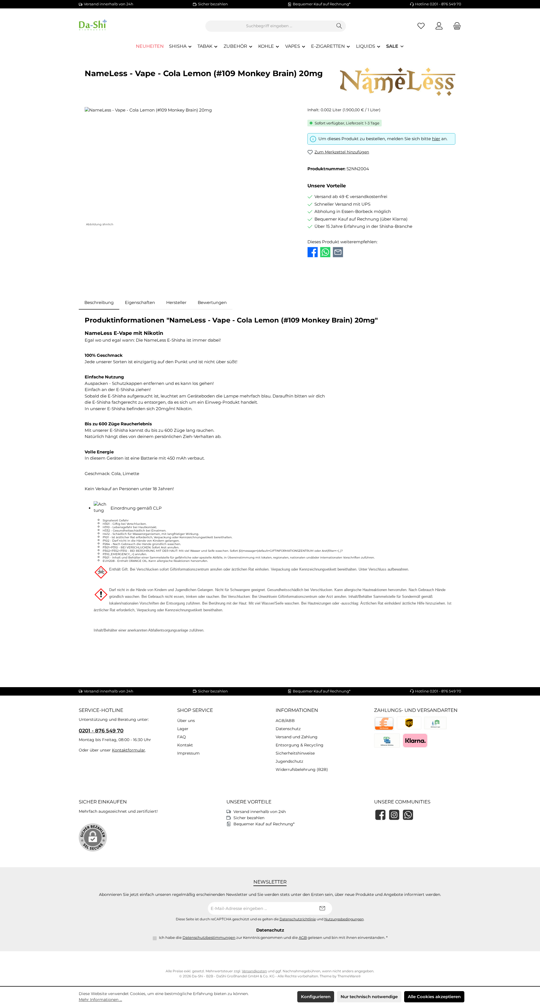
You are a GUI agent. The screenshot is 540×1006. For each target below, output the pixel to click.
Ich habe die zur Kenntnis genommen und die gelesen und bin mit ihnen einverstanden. (273, 937)
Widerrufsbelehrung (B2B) (302, 769)
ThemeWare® (349, 976)
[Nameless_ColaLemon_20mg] (190, 167)
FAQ (181, 736)
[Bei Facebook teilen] (312, 252)
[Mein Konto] (439, 26)
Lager (182, 728)
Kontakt (185, 745)
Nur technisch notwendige (369, 996)
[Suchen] (339, 26)
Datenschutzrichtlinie (298, 919)
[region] (190, 167)
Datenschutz (288, 728)
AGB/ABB (285, 720)
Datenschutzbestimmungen (209, 937)
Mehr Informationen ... (100, 999)
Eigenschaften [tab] (140, 302)
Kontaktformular (128, 750)
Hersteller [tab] (176, 302)
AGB (303, 937)
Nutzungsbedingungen (344, 919)
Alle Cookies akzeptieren (434, 996)
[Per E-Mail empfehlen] (338, 252)
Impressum (188, 753)
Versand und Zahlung (297, 736)
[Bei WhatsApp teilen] (325, 252)
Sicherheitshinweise (295, 753)
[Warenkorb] (455, 26)
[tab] (99, 303)
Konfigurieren (315, 996)
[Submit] (322, 908)
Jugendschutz (289, 761)
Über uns (186, 720)
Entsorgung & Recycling (299, 745)
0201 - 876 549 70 (101, 731)
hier (436, 138)
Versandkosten (254, 971)
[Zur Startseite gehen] (110, 26)
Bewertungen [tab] (212, 302)
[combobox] (269, 26)
